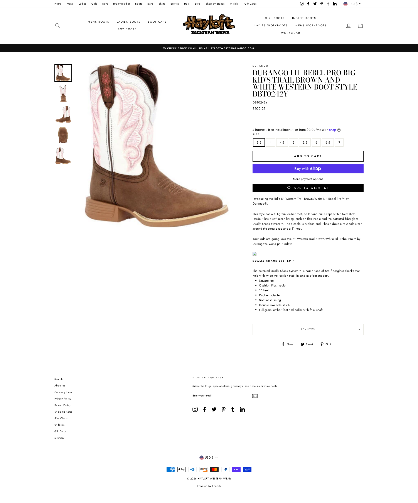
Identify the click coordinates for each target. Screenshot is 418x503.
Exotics (174, 3)
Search (58, 379)
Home (57, 3)
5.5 (305, 142)
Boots (138, 3)
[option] (209, 48)
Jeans (150, 3)
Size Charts (61, 418)
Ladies (82, 3)
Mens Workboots (311, 25)
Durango (260, 66)
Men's (70, 3)
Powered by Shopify (209, 486)
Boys (105, 3)
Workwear (290, 33)
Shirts (162, 3)
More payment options (308, 179)
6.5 (327, 142)
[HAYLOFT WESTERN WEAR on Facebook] (204, 409)
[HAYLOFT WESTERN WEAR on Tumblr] (233, 409)
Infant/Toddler (121, 3)
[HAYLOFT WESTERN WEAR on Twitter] (214, 409)
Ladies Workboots (271, 25)
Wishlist (234, 3)
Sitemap (59, 438)
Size (256, 134)
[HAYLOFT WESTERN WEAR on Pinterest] (223, 409)
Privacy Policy (62, 398)
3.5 (259, 142)
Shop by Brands (215, 3)
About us (59, 385)
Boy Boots (127, 29)
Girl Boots (275, 18)
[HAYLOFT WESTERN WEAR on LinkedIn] (242, 409)
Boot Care (157, 22)
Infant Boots (304, 18)
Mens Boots (98, 22)
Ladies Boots (129, 22)
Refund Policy (62, 405)
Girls (94, 3)
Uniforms (59, 425)
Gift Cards (250, 3)
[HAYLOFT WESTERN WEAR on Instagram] (195, 409)
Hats (186, 3)
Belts (198, 3)
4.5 (282, 142)
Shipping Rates (63, 411)
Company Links (63, 392)
